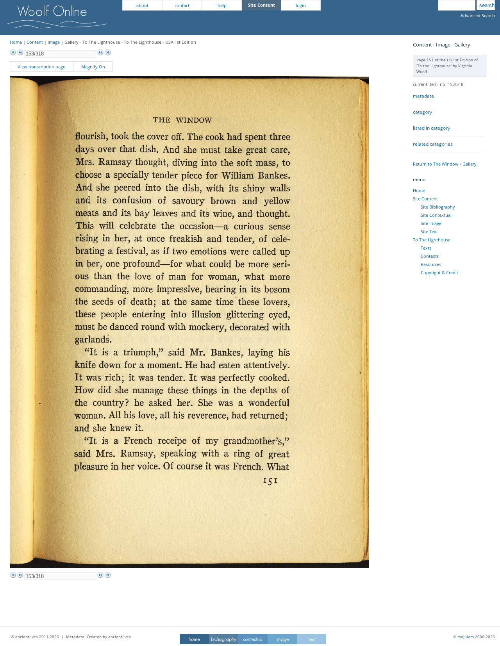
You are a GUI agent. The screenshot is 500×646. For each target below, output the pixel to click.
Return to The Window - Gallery (445, 164)
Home (16, 42)
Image (54, 42)
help (222, 5)
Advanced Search (478, 15)
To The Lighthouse (431, 240)
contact (182, 5)
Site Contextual (436, 215)
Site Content (425, 199)
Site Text (429, 231)
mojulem (465, 636)
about (142, 5)
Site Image (431, 223)
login (301, 5)
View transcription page (41, 67)
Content (35, 42)
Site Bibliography (438, 207)
